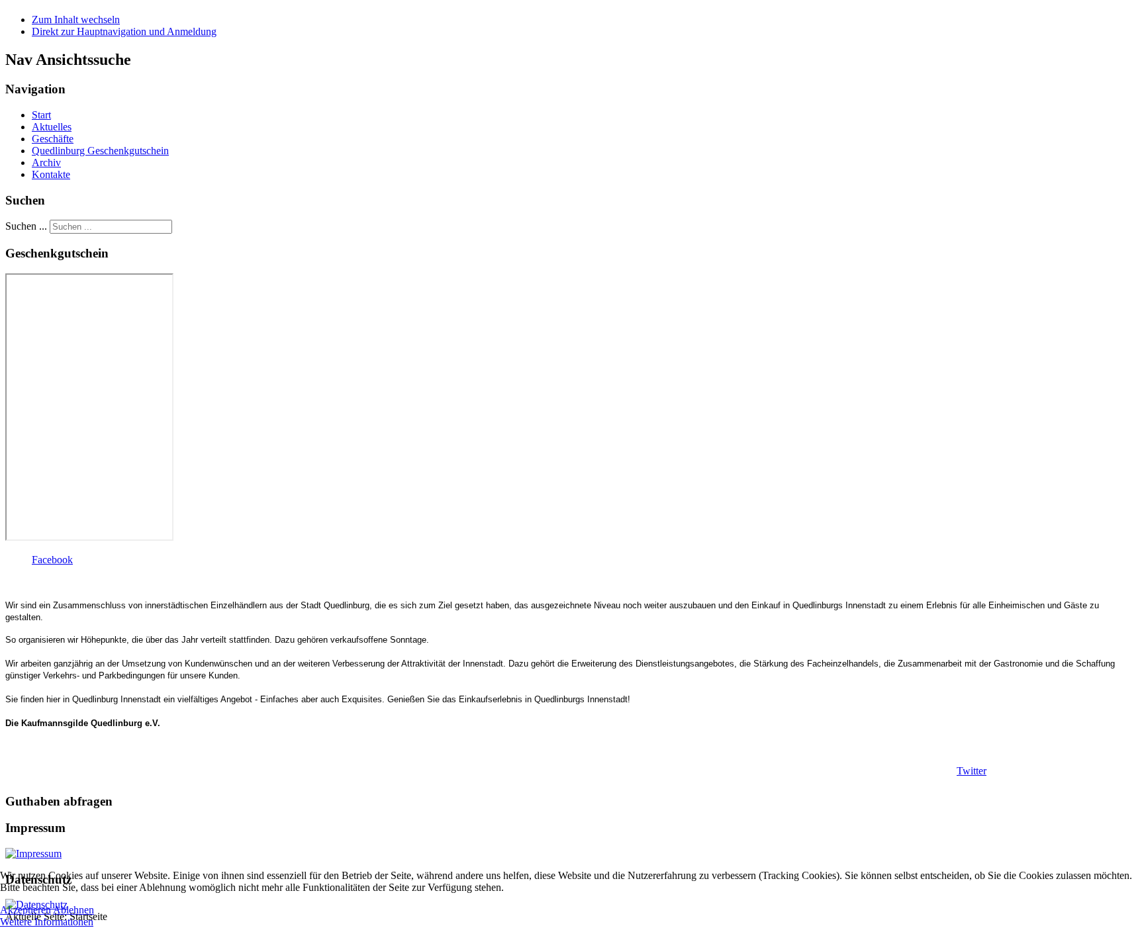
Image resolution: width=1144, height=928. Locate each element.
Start (41, 114)
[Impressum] (33, 853)
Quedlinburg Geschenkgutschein (100, 150)
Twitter (971, 770)
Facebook (52, 559)
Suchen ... (26, 226)
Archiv (46, 162)
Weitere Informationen (46, 921)
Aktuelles (52, 126)
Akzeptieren (25, 909)
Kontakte (51, 174)
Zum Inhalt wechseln (76, 19)
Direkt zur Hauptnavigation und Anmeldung (124, 31)
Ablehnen (73, 909)
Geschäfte (52, 138)
